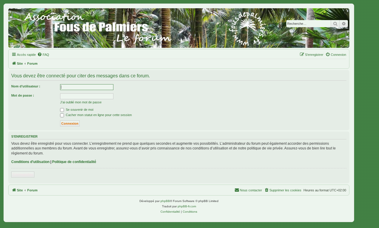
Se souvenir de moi (79, 109)
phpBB (165, 201)
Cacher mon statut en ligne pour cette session (98, 115)
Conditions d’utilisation (30, 162)
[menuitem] (43, 54)
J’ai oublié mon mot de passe (81, 102)
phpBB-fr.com (187, 206)
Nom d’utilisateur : (25, 86)
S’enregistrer (22, 174)
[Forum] (178, 28)
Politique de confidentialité (74, 162)
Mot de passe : (22, 95)
